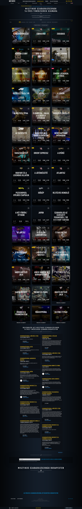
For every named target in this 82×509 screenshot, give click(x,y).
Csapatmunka (55, 3)
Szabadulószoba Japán (26, 371)
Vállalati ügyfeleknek (54, 1)
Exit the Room (23, 337)
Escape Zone (22, 361)
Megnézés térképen (37, 25)
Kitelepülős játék (49, 3)
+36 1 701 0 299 (69, 1)
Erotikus (41, 3)
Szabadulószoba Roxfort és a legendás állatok (28, 386)
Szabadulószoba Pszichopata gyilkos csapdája (50, 392)
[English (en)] (72, 3)
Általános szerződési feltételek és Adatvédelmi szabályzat (30, 461)
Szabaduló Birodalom (24, 422)
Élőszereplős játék (34, 3)
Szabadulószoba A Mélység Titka (29, 336)
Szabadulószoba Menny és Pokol (51, 365)
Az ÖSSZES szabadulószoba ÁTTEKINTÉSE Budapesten (41, 493)
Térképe (46, 1)
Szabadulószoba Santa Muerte (50, 379)
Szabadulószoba (23, 22)
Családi (26, 3)
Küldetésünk (13, 498)
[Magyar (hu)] (71, 3)
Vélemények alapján (44, 25)
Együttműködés (20, 498)
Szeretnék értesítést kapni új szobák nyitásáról (51, 459)
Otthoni (27, 22)
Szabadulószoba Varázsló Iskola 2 (30, 421)
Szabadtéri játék (49, 22)
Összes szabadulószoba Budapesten (29, 1)
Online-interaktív (43, 22)
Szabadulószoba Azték (26, 346)
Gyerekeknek (12, 3)
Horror (19, 3)
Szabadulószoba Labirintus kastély (28, 359)
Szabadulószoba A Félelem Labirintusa (49, 336)
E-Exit (44, 366)
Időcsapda (44, 395)
